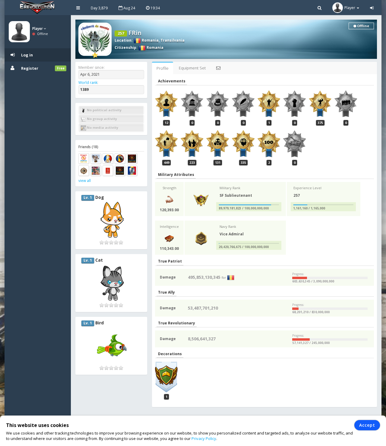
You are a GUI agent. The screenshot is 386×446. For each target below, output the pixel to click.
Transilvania (172, 40)
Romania (150, 40)
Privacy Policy (203, 438)
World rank (87, 82)
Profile (163, 68)
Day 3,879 (99, 8)
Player (38, 28)
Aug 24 (128, 8)
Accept (367, 425)
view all (84, 180)
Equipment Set (192, 68)
